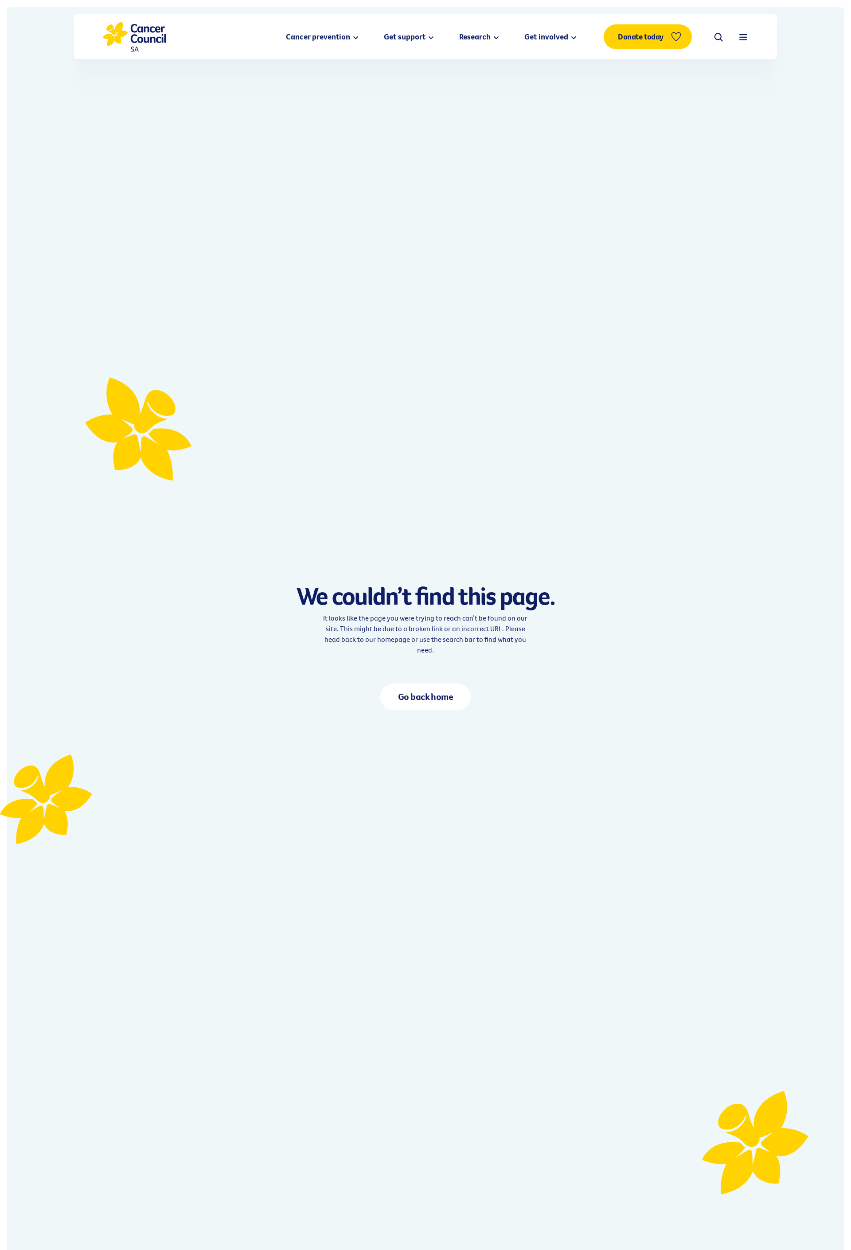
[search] (718, 37)
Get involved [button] (547, 36)
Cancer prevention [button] (319, 36)
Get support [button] (405, 36)
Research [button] (475, 36)
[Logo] (134, 36)
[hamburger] (743, 37)
